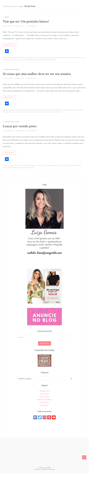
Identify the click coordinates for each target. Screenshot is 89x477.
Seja (70, 165)
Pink (65, 165)
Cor (38, 110)
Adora (6, 110)
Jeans (40, 57)
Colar (32, 110)
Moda (7, 17)
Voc (54, 60)
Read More (9, 45)
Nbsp (57, 57)
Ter (26, 60)
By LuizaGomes (45, 402)
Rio (83, 57)
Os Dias (70, 57)
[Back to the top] (84, 457)
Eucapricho (9, 69)
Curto (44, 110)
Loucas (40, 165)
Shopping (77, 165)
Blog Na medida (45, 397)
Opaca (6, 112)
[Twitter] (40, 417)
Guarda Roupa (72, 110)
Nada (51, 57)
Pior (19, 112)
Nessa (62, 57)
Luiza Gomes (7, 26)
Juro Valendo (44, 405)
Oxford (77, 57)
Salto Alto (8, 60)
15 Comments (30, 26)
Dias (16, 165)
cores (10, 165)
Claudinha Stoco (44, 391)
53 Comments (31, 78)
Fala (63, 110)
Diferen (14, 57)
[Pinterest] (49, 417)
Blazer (18, 110)
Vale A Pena (33, 60)
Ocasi (59, 165)
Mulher (47, 165)
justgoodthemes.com (48, 469)
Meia (46, 57)
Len (81, 110)
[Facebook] (35, 417)
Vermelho (17, 168)
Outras (13, 112)
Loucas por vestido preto (20, 126)
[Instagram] (44, 417)
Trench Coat (44, 112)
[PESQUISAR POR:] (44, 337)
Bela (12, 110)
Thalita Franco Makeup (44, 399)
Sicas (16, 60)
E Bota (21, 57)
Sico (21, 60)
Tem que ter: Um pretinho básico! (26, 21)
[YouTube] (53, 417)
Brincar (7, 57)
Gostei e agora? (44, 394)
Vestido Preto (45, 60)
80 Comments (32, 131)
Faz (35, 57)
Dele (50, 110)
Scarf (25, 112)
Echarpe (29, 57)
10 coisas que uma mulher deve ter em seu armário (37, 74)
